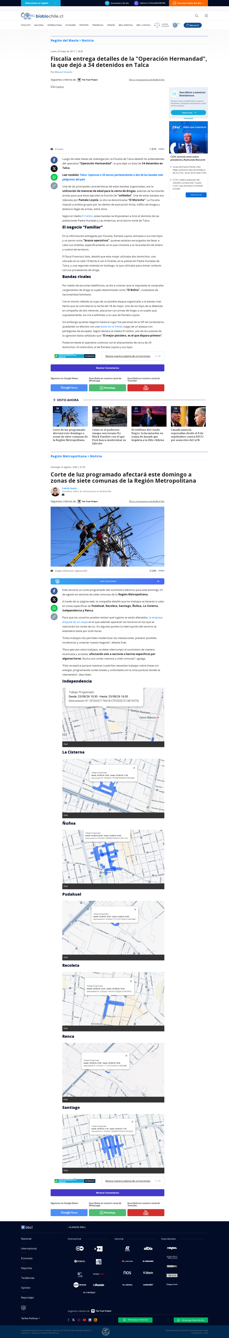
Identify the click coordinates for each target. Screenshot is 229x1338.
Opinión (111, 25)
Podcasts (26, 25)
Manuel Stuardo (63, 72)
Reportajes (27, 1297)
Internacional (55, 25)
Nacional (39, 25)
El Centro (87, 216)
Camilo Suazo (69, 488)
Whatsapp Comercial (137, 1319)
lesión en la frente (111, 326)
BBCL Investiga (126, 25)
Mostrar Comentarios (107, 368)
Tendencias (97, 25)
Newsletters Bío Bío (120, 3)
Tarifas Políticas (29, 1318)
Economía (71, 25)
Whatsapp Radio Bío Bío (192, 1320)
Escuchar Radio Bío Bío (189, 3)
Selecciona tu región (36, 3)
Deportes (83, 25)
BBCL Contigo (143, 25)
